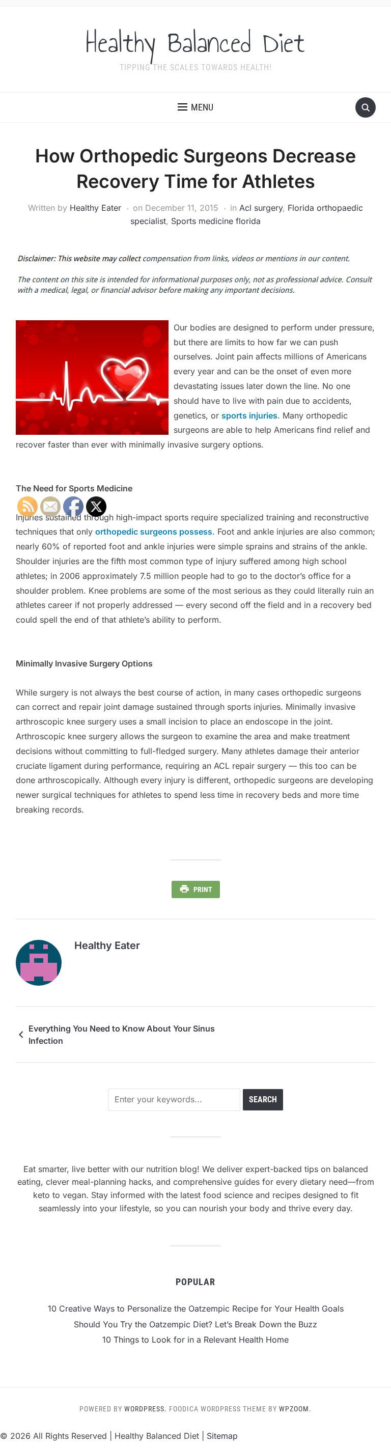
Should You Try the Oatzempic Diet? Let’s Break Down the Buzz (195, 1324)
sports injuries (249, 415)
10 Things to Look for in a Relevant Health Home (195, 1339)
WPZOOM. (295, 1409)
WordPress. (145, 1409)
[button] (195, 107)
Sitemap (222, 1436)
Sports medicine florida (216, 221)
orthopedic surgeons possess (153, 531)
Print (202, 889)
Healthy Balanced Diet (195, 43)
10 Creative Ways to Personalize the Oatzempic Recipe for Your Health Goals (196, 1308)
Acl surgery (261, 208)
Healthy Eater (95, 208)
